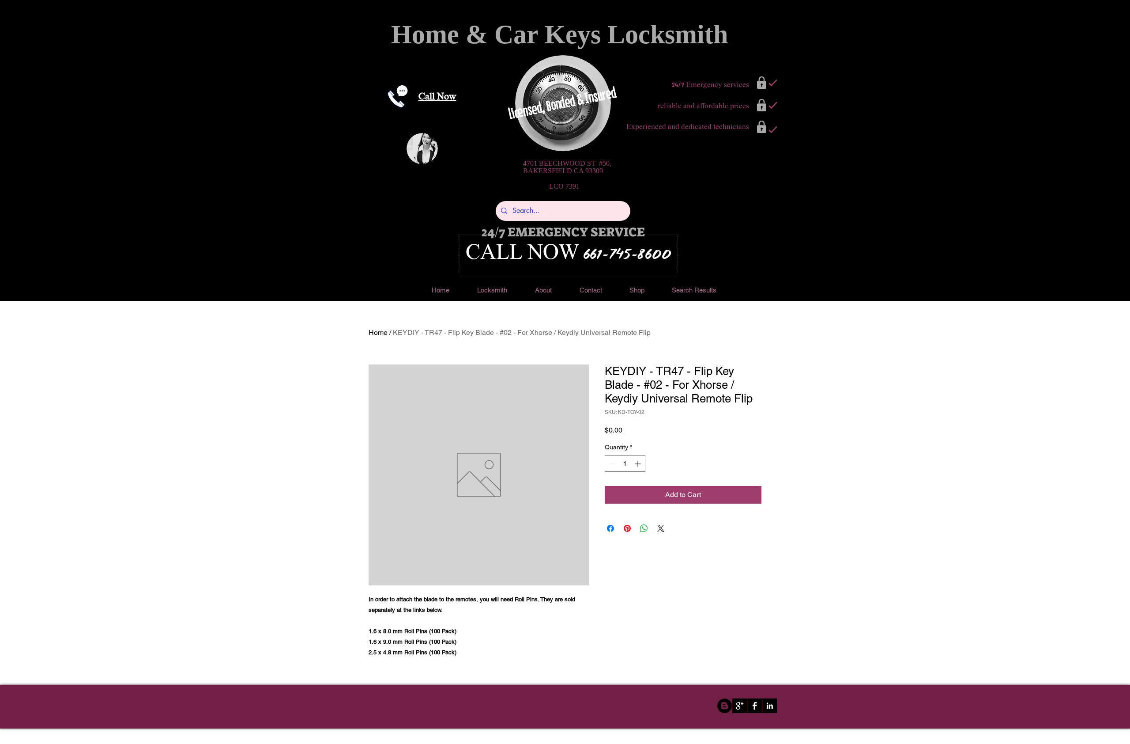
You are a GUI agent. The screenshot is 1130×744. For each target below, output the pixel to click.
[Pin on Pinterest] (627, 528)
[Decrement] (611, 463)
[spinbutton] (625, 463)
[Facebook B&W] (754, 705)
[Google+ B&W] (739, 705)
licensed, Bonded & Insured (563, 103)
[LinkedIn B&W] (769, 705)
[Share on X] (660, 528)
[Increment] (638, 463)
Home (378, 332)
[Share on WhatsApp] (644, 528)
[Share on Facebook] (610, 528)
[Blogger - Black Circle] (724, 705)
